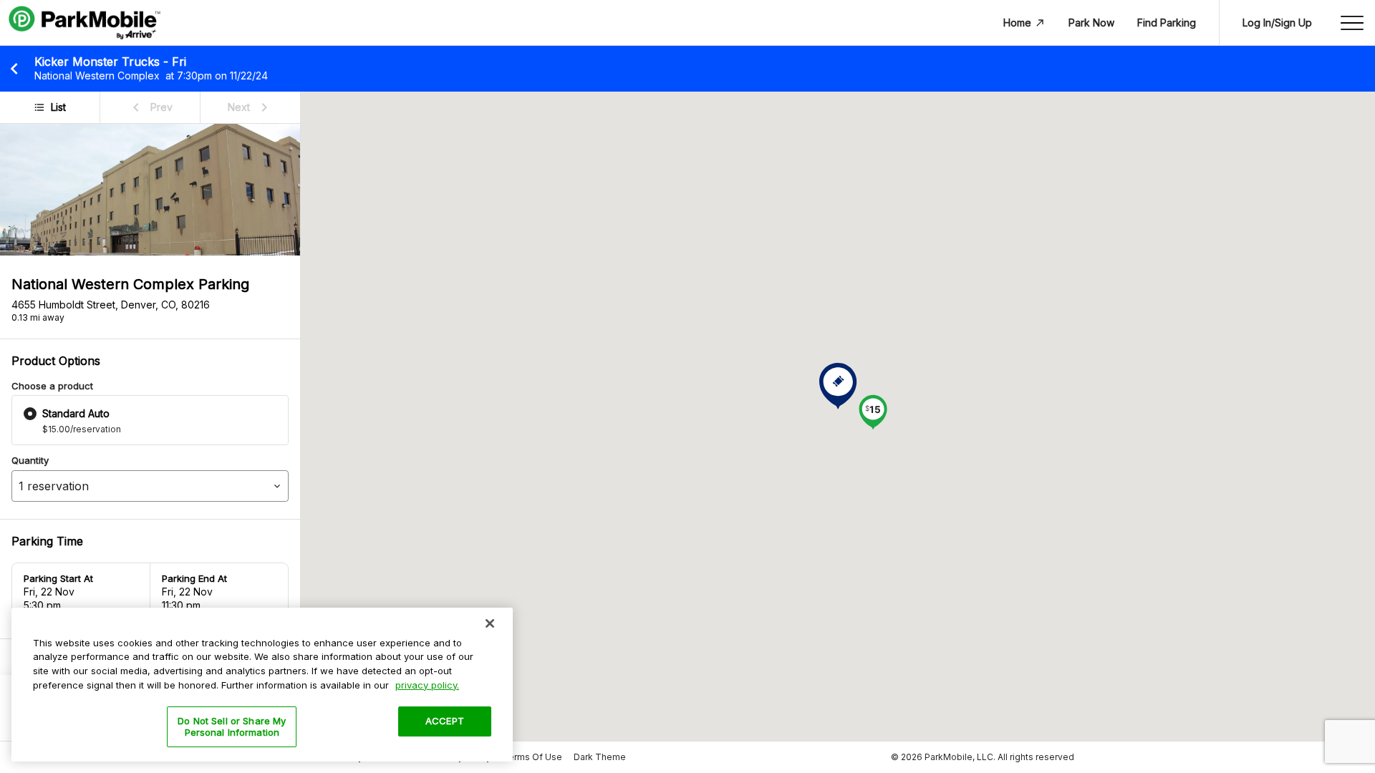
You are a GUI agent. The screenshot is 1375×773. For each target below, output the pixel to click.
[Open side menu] (1352, 23)
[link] (150, 107)
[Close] (490, 623)
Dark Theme (600, 757)
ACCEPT (444, 720)
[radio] (30, 413)
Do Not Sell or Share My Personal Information (232, 726)
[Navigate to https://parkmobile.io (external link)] (84, 23)
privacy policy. (427, 684)
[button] (872, 413)
